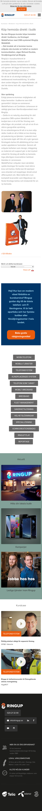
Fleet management (24, 402)
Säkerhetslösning (23, 409)
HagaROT (4, 685)
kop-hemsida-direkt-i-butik (24, 23)
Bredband (24, 396)
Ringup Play (24, 435)
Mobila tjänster (23, 363)
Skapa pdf (26, 270)
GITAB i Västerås (7, 644)
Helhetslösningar (24, 415)
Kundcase (4, 23)
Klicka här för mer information (20, 6)
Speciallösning (24, 422)
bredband (12, 23)
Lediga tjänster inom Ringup (21, 590)
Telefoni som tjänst (24, 383)
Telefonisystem (24, 370)
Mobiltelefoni (24, 357)
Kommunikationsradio (23, 428)
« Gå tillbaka (6, 253)
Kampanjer (21, 547)
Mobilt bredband (24, 389)
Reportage (23, 441)
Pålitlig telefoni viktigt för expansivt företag (17, 641)
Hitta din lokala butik (21, 503)
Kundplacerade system (24, 376)
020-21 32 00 (30, 15)
